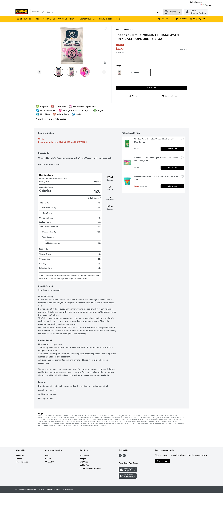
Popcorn (127, 29)
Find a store (84, 456)
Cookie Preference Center (90, 468)
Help (47, 456)
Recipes (118, 19)
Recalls (48, 459)
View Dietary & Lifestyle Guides (51, 119)
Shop (36, 19)
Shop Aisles (25, 19)
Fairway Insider (105, 19)
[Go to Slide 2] (71, 71)
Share (134, 96)
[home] (22, 12)
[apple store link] (128, 472)
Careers (19, 459)
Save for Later (171, 96)
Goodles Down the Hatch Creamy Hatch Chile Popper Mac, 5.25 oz (156, 140)
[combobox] (37, 12)
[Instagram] (124, 457)
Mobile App (84, 465)
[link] (166, 19)
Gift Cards (84, 462)
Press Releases (22, 462)
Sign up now (162, 461)
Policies (41, 490)
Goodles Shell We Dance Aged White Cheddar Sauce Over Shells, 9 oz (156, 159)
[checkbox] (105, 28)
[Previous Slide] (39, 71)
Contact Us (49, 462)
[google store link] (128, 478)
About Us (20, 456)
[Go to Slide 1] (58, 71)
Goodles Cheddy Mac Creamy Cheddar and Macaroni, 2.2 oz (156, 178)
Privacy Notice (68, 490)
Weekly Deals (48, 19)
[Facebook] (120, 457)
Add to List (151, 88)
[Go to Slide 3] (84, 71)
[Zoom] (105, 63)
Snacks (118, 29)
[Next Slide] (104, 71)
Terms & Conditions (53, 490)
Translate (208, 5)
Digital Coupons (87, 19)
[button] (179, 11)
